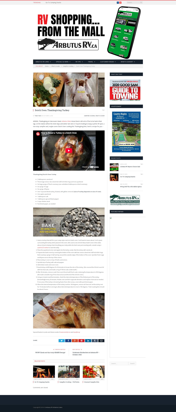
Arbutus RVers (66, 121)
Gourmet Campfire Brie (91, 382)
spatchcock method (42, 247)
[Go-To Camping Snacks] (44, 373)
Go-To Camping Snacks (53, 2)
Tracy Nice (38, 116)
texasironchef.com (65, 332)
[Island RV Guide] (88, 31)
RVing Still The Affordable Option (131, 187)
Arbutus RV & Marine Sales (54, 407)
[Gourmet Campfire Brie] (94, 373)
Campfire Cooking (89, 116)
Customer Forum (107, 62)
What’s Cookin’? (127, 62)
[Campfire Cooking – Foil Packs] (69, 373)
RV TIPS (78, 62)
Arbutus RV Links (42, 62)
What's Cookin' (100, 116)
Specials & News (62, 62)
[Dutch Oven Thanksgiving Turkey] (69, 90)
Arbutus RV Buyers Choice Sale (130, 166)
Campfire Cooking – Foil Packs (69, 382)
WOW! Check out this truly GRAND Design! (50, 352)
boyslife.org (76, 332)
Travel (90, 62)
